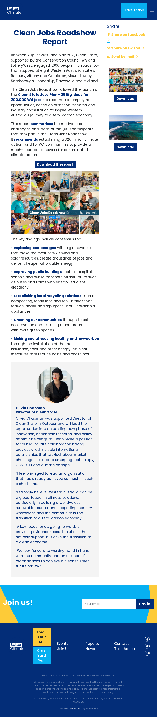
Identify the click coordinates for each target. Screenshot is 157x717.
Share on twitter (125, 48)
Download (126, 98)
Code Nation (74, 708)
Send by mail (122, 56)
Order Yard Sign (42, 655)
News (90, 648)
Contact (121, 643)
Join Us (63, 648)
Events (62, 643)
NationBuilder (92, 708)
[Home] (14, 10)
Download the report (55, 164)
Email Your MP (42, 637)
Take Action (134, 10)
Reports (92, 643)
